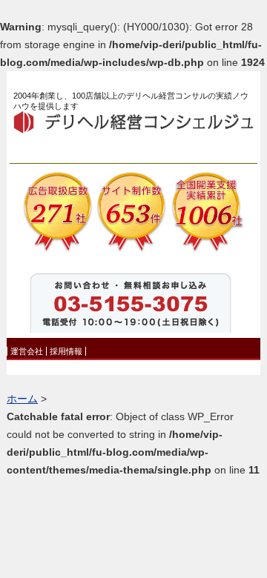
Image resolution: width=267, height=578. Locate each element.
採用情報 (66, 351)
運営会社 (26, 351)
